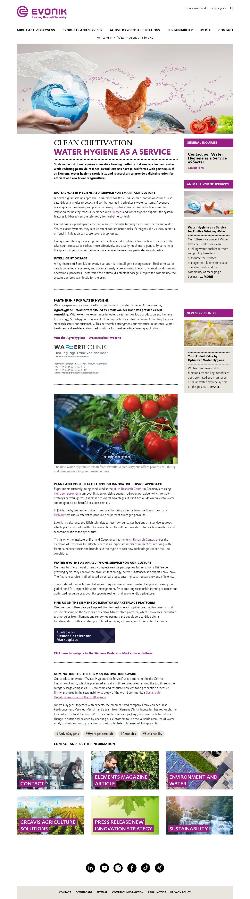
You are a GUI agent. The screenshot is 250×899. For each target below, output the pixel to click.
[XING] (159, 868)
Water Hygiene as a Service (135, 37)
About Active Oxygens (36, 30)
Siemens (117, 212)
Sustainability (180, 30)
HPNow (59, 515)
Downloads (84, 892)
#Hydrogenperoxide (99, 734)
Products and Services (82, 30)
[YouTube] (104, 868)
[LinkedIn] (90, 868)
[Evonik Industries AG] (42, 12)
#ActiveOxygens (67, 734)
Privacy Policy (180, 892)
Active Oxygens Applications (135, 30)
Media (205, 30)
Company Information (128, 892)
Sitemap (102, 892)
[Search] (231, 8)
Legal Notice (157, 892)
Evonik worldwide (196, 8)
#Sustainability (152, 734)
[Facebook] (132, 868)
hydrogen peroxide (66, 493)
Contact (225, 30)
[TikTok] (145, 868)
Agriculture (104, 37)
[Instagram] (118, 868)
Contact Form (196, 167)
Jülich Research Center (128, 489)
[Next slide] (172, 429)
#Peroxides (128, 734)
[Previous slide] (60, 429)
